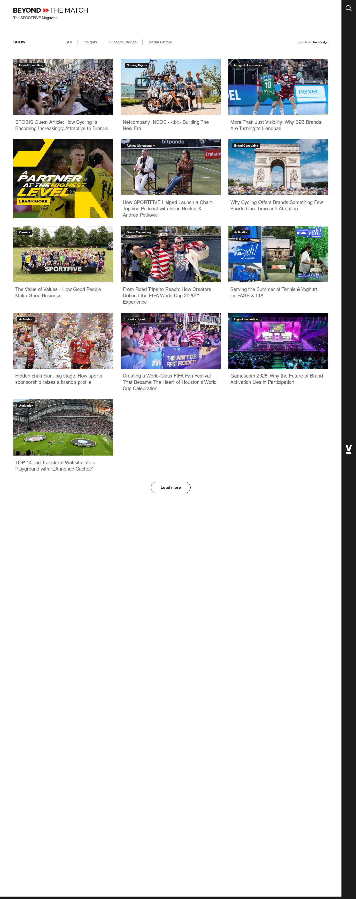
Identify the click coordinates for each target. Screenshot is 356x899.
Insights (90, 42)
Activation (241, 232)
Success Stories (123, 42)
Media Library (160, 42)
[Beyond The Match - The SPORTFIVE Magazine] (50, 14)
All (69, 42)
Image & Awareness (248, 65)
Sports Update (137, 319)
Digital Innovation (246, 319)
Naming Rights (137, 65)
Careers (25, 232)
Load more (171, 487)
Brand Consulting (31, 65)
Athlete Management (141, 145)
